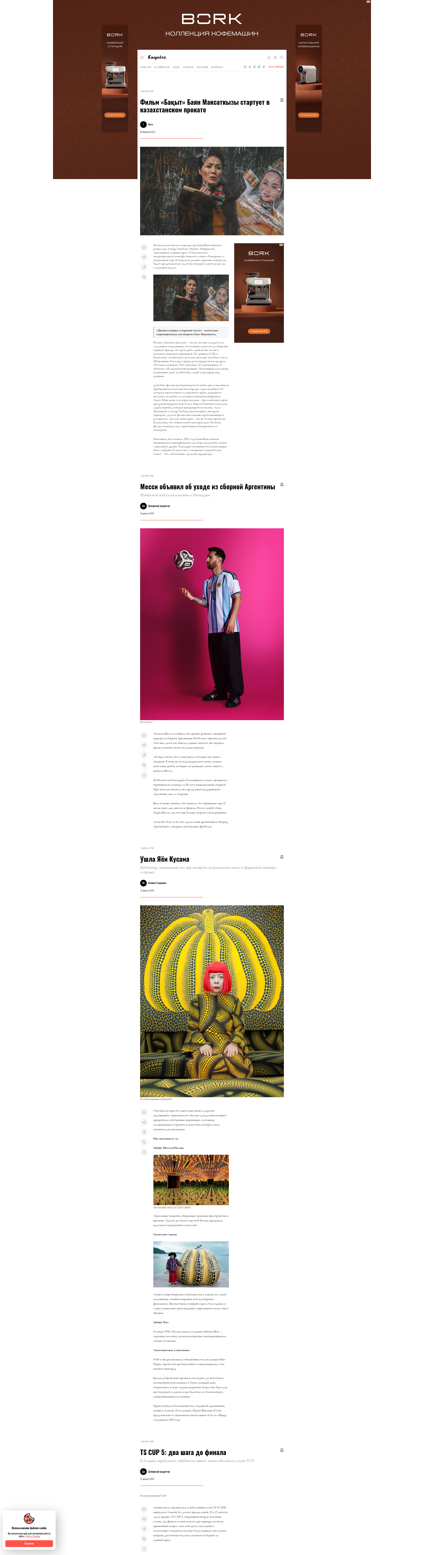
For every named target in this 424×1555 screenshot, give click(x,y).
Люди (176, 67)
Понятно (29, 1543)
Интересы (217, 67)
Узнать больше (32, 1536)
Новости (145, 67)
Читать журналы (276, 66)
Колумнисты (162, 67)
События (188, 67)
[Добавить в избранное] (282, 100)
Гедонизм (202, 67)
